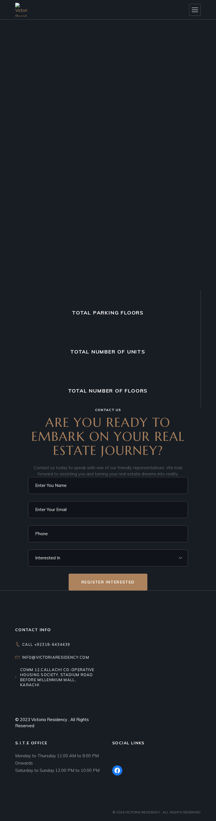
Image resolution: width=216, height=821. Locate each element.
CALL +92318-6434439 (46, 644)
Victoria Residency (49, 719)
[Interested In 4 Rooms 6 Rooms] (108, 557)
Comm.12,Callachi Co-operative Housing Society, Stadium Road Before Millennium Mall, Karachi (57, 677)
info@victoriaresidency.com (55, 657)
